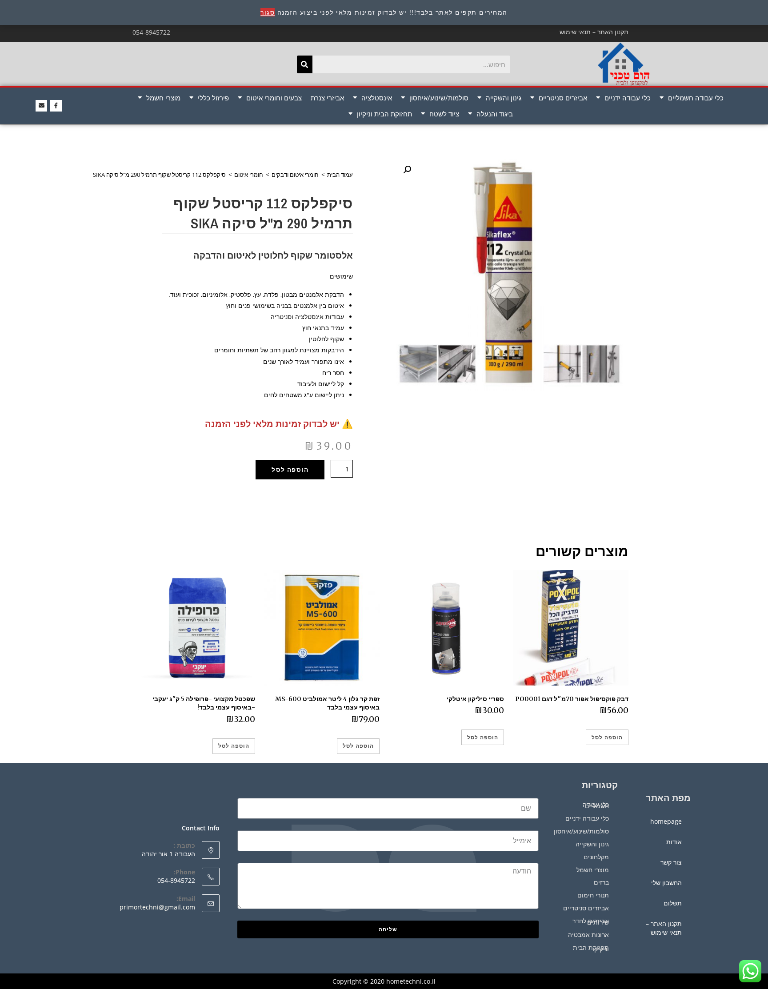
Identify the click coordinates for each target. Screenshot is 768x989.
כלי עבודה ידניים (627, 97)
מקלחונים (596, 857)
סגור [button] (267, 12)
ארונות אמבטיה (588, 934)
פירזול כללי (213, 97)
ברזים (601, 882)
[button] (407, 170)
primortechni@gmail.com (157, 907)
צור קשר (671, 862)
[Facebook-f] (56, 106)
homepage (666, 821)
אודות (674, 841)
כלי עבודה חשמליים (696, 97)
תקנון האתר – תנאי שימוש (594, 32)
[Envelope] (41, 106)
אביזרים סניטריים (563, 97)
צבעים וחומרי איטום (274, 97)
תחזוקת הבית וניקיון (384, 113)
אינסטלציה (376, 97)
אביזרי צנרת (327, 97)
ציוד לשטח (444, 113)
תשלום (673, 903)
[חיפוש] (304, 64)
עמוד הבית (340, 175)
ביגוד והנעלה (494, 113)
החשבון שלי (666, 882)
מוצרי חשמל (163, 97)
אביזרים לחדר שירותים (590, 921)
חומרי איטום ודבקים (295, 175)
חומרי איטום (248, 175)
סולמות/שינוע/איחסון (438, 97)
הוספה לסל (290, 470)
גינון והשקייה (503, 97)
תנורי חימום (593, 895)
